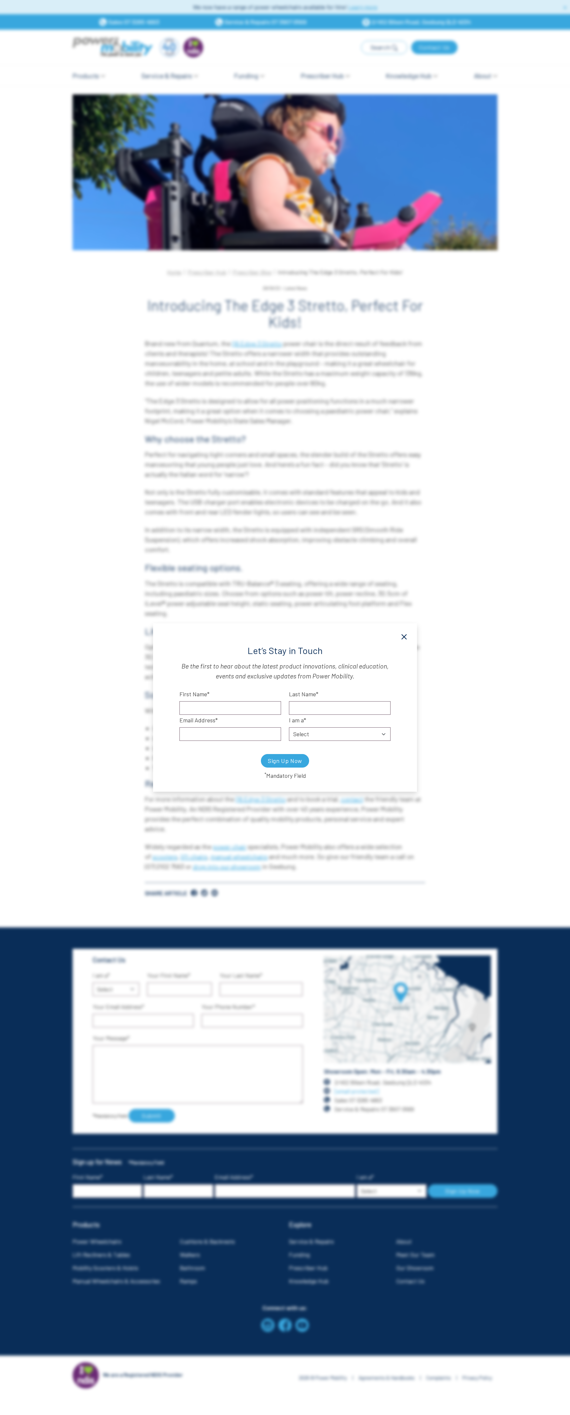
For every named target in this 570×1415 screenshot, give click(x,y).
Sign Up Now (285, 760)
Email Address (197, 720)
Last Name (302, 694)
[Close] (404, 637)
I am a (296, 720)
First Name (193, 694)
